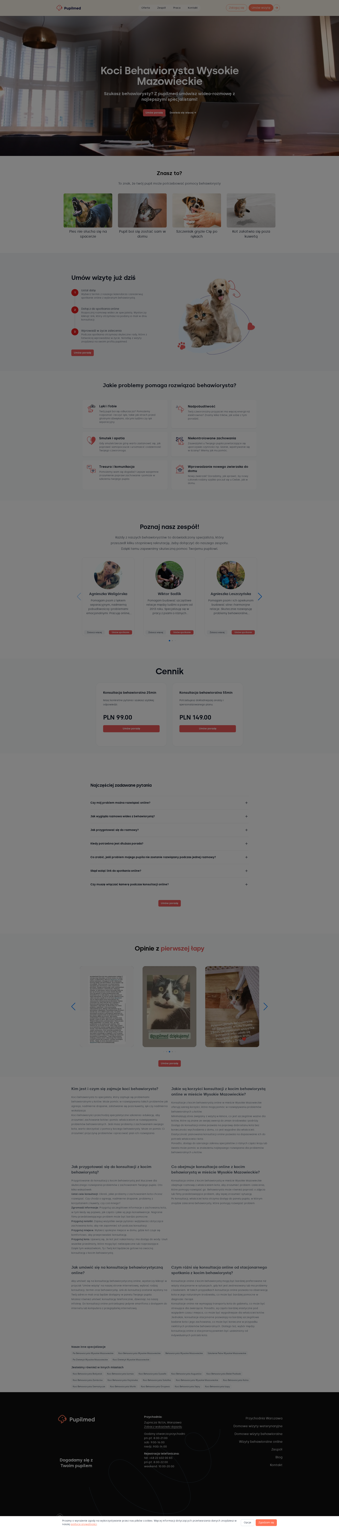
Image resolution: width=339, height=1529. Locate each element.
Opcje (247, 1522)
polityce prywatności (84, 1524)
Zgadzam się (266, 1522)
